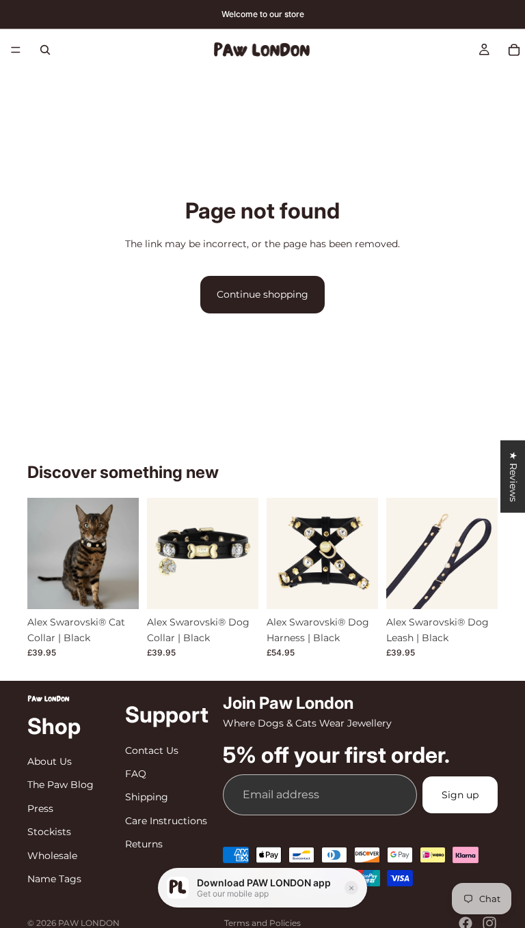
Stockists (49, 832)
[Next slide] (124, 554)
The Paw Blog (60, 785)
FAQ (135, 774)
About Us (49, 761)
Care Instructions (166, 821)
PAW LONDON (89, 923)
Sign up (460, 795)
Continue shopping (262, 294)
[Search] (45, 50)
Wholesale (52, 855)
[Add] (476, 588)
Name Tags (54, 879)
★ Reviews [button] (513, 476)
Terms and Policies (262, 923)
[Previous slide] (42, 554)
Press (40, 808)
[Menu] (15, 50)
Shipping (146, 797)
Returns (144, 844)
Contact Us (151, 750)
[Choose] (117, 588)
